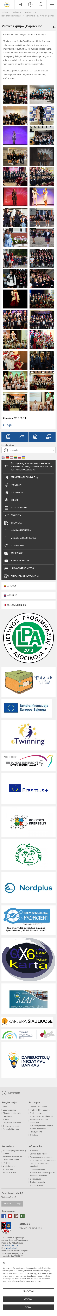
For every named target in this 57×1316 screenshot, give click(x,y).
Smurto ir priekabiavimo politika (42, 1173)
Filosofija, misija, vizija (12, 1113)
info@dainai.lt (12, 1248)
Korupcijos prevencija (38, 1176)
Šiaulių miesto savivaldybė (30, 1228)
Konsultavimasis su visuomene (43, 1160)
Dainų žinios (17, 553)
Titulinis (4, 12)
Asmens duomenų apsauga (41, 1157)
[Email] (22, 1216)
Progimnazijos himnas (12, 1123)
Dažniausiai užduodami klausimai (39, 1164)
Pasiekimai (16, 485)
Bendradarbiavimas (11, 1129)
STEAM (14, 500)
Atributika (7, 1120)
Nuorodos (34, 1151)
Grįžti (9, 425)
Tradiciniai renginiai (11, 1126)
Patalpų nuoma (19, 507)
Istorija (5, 1107)
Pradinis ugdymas (37, 1113)
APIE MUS (12, 586)
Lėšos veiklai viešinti (11, 1160)
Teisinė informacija (37, 1182)
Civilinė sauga (35, 1179)
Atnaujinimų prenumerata (25, 576)
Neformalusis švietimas (11, 16)
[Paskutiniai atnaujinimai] (30, 4)
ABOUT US (12, 595)
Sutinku (28, 1307)
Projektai (16, 515)
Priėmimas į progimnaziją (24, 477)
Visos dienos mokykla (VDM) (41, 1116)
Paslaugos (16, 12)
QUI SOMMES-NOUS (16, 605)
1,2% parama (17, 545)
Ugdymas (29, 12)
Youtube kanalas (20, 561)
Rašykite (7, 1204)
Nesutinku (28, 1299)
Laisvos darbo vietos (22, 568)
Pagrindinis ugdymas (38, 1107)
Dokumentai (17, 492)
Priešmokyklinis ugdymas (40, 1110)
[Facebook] (3, 1216)
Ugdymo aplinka (9, 1110)
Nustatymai (28, 1291)
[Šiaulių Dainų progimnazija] (7, 4)
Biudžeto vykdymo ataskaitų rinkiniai (14, 1152)
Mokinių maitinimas (21, 530)
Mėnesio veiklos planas (23, 538)
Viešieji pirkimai (9, 1166)
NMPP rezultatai (9, 1173)
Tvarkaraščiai (13, 1092)
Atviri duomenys (36, 1185)
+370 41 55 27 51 (12, 1245)
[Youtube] (10, 1216)
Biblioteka (16, 523)
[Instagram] (16, 1216)
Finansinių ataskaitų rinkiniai (14, 1156)
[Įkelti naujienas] (19, 4)
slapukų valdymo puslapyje (30, 1281)
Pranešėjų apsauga (37, 1169)
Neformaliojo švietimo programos (40, 16)
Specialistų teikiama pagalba (41, 1125)
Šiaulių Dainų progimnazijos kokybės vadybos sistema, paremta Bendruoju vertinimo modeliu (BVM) (31, 466)
